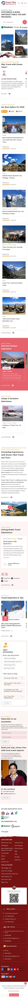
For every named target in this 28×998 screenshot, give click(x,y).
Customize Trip (19, 842)
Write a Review (19, 848)
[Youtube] (15, 969)
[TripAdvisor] (7, 27)
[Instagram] (8, 969)
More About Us (5, 497)
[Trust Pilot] (23, 27)
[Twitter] (5, 969)
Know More (4, 93)
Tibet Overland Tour (9, 665)
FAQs (16, 854)
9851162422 (8, 953)
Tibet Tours (7, 371)
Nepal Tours (4, 882)
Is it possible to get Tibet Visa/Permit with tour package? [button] (13, 690)
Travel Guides (5, 853)
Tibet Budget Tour (6, 868)
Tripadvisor (7, 578)
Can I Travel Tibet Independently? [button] (9, 697)
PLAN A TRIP (6, 797)
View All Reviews (5, 585)
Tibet (5, 111)
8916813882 (8, 935)
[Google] (16, 27)
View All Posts (4, 636)
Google (6, 581)
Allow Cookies (14, 995)
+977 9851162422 (8, 791)
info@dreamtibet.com (9, 793)
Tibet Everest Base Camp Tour (12, 661)
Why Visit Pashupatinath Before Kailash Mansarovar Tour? (11, 625)
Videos (3, 859)
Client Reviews (19, 845)
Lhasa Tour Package (9, 658)
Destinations (4, 845)
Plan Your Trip (5, 861)
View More (6, 703)
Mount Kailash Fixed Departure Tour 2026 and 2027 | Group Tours (12, 140)
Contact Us (18, 860)
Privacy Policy (15, 991)
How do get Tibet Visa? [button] (11, 678)
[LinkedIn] (11, 969)
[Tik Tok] (21, 969)
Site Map (17, 857)
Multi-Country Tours (6, 842)
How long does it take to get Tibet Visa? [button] (12, 683)
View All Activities (5, 385)
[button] (25, 22)
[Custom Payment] (8, 977)
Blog (16, 851)
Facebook (17, 578)
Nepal (12, 111)
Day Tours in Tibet (9, 668)
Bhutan (20, 111)
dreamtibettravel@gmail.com (12, 938)
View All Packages (6, 332)
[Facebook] (2, 969)
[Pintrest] (18, 969)
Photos (3, 856)
